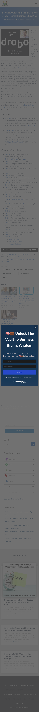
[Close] (35, 327)
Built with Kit (20, 381)
